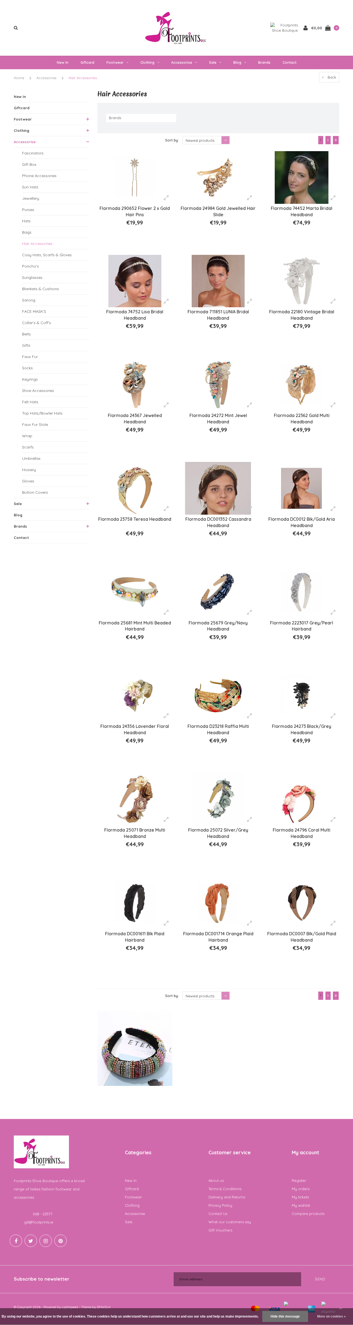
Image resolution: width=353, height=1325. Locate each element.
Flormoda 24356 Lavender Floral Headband (134, 729)
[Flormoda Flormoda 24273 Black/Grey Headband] (301, 695)
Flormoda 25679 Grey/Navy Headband (218, 626)
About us (216, 1180)
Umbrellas (31, 458)
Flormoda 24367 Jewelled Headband (135, 418)
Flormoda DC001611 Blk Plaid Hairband (134, 937)
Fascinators (33, 153)
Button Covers (35, 492)
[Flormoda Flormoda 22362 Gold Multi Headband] (301, 384)
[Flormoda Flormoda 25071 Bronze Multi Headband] (134, 799)
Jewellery (30, 198)
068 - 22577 (42, 1214)
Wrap (27, 435)
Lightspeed (70, 1307)
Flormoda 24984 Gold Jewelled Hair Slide (218, 211)
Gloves (28, 481)
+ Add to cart (131, 243)
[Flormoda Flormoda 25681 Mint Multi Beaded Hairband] (134, 592)
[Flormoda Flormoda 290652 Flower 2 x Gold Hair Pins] (134, 177)
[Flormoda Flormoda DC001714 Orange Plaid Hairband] (218, 903)
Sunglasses (32, 277)
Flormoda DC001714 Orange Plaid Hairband (218, 937)
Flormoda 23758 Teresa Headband (134, 519)
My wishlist (301, 1205)
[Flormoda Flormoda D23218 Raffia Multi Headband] (218, 695)
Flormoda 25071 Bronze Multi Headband (134, 833)
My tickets (300, 1197)
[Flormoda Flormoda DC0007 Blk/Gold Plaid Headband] (301, 903)
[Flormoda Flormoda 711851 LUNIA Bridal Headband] (218, 281)
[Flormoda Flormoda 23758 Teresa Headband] (134, 488)
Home (19, 78)
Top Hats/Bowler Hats (42, 413)
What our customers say (229, 1222)
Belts (26, 334)
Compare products (308, 1213)
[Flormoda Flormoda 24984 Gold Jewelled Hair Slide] (218, 177)
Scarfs (28, 447)
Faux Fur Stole (35, 424)
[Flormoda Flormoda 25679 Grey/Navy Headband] (218, 592)
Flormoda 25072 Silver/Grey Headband (218, 833)
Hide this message (285, 1316)
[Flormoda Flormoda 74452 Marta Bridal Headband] (301, 177)
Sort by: (172, 140)
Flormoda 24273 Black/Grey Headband (301, 729)
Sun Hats (30, 187)
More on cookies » (331, 1316)
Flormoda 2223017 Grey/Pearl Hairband (301, 626)
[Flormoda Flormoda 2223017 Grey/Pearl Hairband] (301, 592)
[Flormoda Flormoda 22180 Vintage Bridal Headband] (301, 281)
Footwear (115, 62)
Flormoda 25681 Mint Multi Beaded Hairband (135, 626)
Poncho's (30, 266)
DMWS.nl (103, 1307)
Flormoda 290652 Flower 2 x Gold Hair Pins (135, 211)
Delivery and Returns (226, 1197)
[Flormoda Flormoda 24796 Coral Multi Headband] (301, 799)
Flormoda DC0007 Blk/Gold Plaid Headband (301, 937)
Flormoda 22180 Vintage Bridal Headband (301, 315)
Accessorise (181, 62)
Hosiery (29, 469)
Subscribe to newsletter (41, 1279)
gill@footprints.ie (38, 1222)
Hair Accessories (83, 78)
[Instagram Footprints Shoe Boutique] (45, 1241)
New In (62, 62)
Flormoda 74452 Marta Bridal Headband (301, 211)
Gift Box (29, 164)
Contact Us (217, 1213)
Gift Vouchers (220, 1230)
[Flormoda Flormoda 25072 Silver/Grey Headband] (218, 799)
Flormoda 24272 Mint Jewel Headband (218, 418)
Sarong (28, 300)
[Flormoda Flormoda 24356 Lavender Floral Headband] (134, 695)
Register (299, 1180)
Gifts (26, 345)
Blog (237, 62)
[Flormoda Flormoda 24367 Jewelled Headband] (134, 384)
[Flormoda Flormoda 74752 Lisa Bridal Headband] (134, 281)
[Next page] (328, 140)
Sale (212, 62)
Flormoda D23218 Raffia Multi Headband (218, 729)
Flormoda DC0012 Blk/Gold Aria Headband (301, 522)
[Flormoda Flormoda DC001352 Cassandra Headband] (218, 488)
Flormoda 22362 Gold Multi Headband (302, 418)
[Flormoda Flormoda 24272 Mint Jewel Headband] (218, 384)
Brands (264, 62)
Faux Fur (30, 356)
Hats (26, 220)
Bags (26, 232)
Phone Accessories (39, 175)
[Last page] (336, 140)
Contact (289, 62)
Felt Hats (30, 401)
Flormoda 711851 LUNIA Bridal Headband (218, 315)
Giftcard (87, 62)
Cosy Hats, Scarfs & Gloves (47, 254)
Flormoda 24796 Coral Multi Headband (301, 833)
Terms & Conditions (224, 1189)
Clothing (147, 62)
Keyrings (30, 379)
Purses (28, 209)
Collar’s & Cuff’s (36, 322)
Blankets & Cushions (40, 288)
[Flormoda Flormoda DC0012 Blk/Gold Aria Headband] (301, 488)
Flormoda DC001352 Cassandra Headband (218, 522)
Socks (27, 367)
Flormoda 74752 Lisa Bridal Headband (134, 315)
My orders (300, 1189)
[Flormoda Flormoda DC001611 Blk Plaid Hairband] (134, 903)
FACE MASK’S (34, 311)
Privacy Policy (220, 1205)
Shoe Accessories (38, 390)
